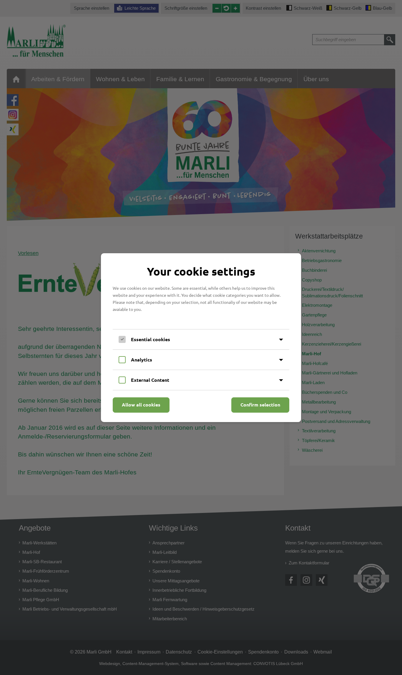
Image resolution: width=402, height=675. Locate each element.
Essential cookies (150, 339)
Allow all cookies (141, 404)
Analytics (141, 359)
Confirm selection (260, 404)
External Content (150, 380)
